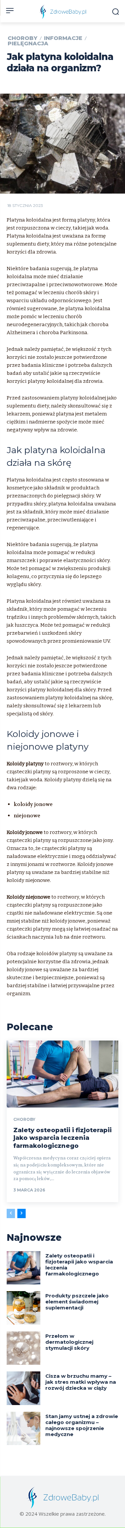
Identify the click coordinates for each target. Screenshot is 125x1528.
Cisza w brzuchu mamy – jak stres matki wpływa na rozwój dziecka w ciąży (80, 1382)
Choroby (22, 38)
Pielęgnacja (28, 43)
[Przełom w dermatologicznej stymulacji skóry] (23, 1348)
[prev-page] (11, 1213)
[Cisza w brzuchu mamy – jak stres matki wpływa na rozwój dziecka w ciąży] (23, 1388)
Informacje (63, 38)
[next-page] (21, 1213)
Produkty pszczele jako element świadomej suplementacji (77, 1301)
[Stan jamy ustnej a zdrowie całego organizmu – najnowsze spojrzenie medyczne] (23, 1428)
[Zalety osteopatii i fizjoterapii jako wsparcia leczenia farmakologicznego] (62, 1074)
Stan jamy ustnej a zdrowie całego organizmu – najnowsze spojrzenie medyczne (81, 1425)
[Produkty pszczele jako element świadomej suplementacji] (23, 1308)
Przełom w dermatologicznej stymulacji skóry (69, 1342)
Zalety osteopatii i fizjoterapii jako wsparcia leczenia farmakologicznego (62, 1138)
